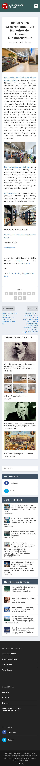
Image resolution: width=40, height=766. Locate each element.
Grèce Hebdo (7, 664)
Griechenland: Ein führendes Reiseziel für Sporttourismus (23, 608)
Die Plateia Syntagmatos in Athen (18, 454)
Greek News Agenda (9, 659)
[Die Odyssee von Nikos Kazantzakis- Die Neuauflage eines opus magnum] (20, 411)
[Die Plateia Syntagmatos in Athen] (20, 440)
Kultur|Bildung (25, 42)
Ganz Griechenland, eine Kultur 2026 (24, 599)
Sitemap (5, 703)
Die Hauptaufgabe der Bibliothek (17, 167)
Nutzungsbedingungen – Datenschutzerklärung (11, 709)
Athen (11, 273)
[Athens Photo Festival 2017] (20, 383)
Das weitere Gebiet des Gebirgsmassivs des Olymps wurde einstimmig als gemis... (23, 619)
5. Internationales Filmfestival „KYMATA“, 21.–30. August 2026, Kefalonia (23, 534)
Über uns (5, 692)
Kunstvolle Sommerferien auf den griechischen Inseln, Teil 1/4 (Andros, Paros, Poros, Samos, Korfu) (20, 521)
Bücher (17, 273)
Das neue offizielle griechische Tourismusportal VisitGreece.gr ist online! (23, 589)
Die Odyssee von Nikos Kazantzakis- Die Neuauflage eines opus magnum (19, 425)
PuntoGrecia (18, 260)
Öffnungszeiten (9, 248)
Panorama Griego (9, 653)
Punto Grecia (7, 670)
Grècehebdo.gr (25, 263)
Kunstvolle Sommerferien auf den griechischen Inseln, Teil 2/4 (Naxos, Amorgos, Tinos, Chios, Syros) (20, 508)
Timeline (5, 697)
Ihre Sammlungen (10, 193)
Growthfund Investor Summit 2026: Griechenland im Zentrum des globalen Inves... (23, 630)
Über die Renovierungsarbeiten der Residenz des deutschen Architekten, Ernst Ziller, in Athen (19, 366)
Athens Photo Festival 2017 (15, 396)
